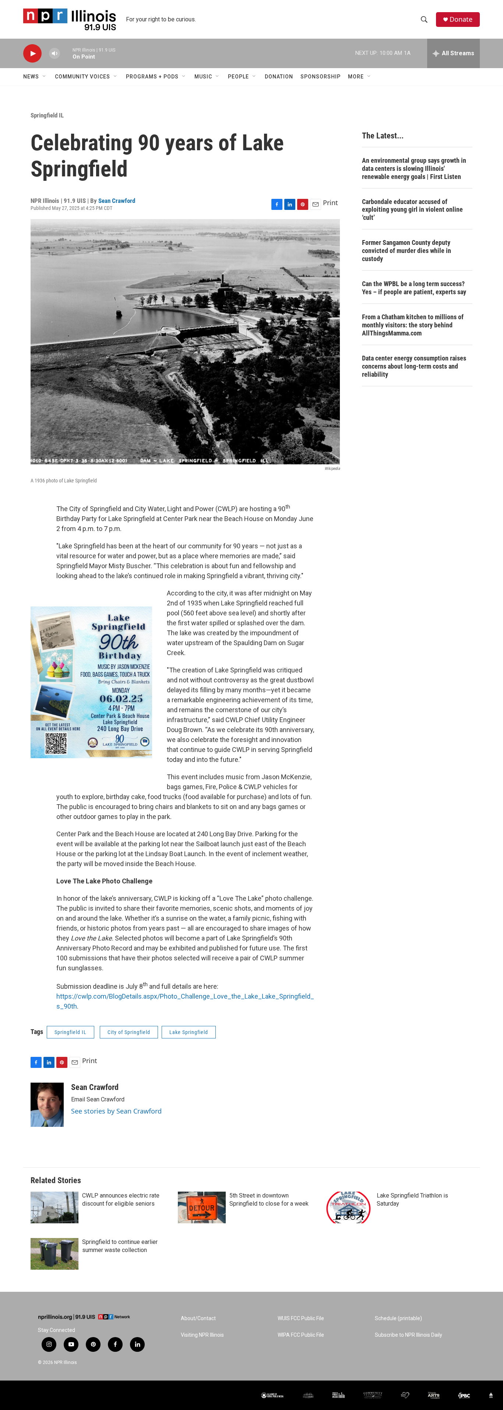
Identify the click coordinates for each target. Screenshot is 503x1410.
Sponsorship (320, 77)
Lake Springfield (188, 1032)
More (356, 77)
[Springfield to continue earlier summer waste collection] (54, 1254)
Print (330, 202)
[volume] (54, 53)
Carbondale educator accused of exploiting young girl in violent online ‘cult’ (412, 210)
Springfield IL (47, 115)
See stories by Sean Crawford (116, 1111)
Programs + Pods (152, 77)
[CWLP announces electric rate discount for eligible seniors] (54, 1207)
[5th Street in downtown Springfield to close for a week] (202, 1207)
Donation (279, 77)
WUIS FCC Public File (301, 1318)
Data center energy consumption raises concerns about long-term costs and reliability (414, 366)
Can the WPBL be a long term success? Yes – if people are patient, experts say (414, 288)
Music (203, 77)
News (31, 77)
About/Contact (198, 1318)
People (238, 77)
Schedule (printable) (398, 1318)
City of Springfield (129, 1032)
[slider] (66, 53)
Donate (461, 19)
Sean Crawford (116, 200)
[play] (32, 53)
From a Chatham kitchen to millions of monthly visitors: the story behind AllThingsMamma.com (413, 325)
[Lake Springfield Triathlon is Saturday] (349, 1207)
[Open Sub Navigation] (45, 77)
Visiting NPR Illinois (202, 1335)
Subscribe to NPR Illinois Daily (408, 1335)
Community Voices (82, 77)
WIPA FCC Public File (301, 1335)
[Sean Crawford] (47, 1105)
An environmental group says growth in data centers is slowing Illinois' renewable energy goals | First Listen (414, 168)
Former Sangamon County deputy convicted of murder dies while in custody (406, 251)
